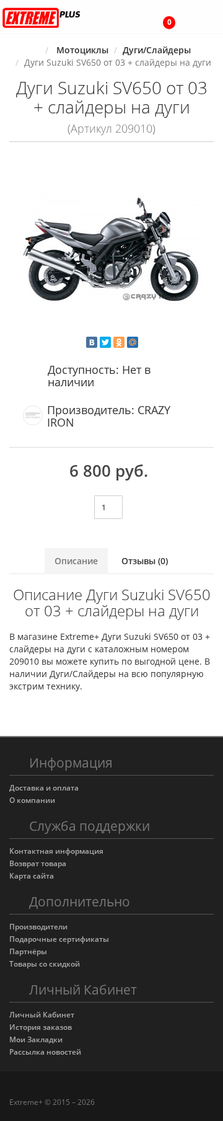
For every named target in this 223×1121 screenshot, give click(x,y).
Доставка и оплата (44, 787)
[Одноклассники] (119, 342)
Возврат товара (37, 863)
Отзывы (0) (144, 561)
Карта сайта (31, 876)
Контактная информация (56, 851)
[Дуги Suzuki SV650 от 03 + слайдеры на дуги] (111, 249)
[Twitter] (105, 342)
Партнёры (28, 951)
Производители (38, 926)
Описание (76, 561)
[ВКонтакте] (91, 342)
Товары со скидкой (44, 964)
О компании (32, 800)
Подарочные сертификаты (59, 939)
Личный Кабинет (41, 1014)
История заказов (40, 1027)
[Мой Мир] (132, 342)
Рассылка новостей (45, 1052)
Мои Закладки (36, 1039)
